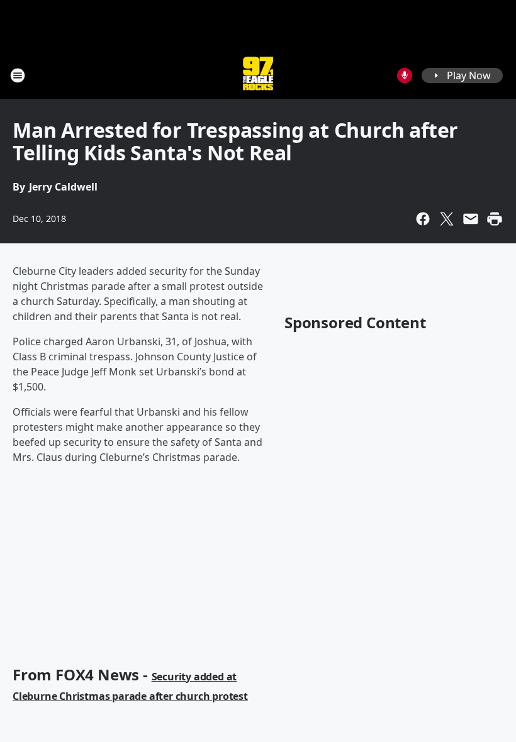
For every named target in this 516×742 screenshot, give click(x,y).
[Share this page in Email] (471, 219)
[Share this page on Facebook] (423, 219)
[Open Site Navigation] (17, 75)
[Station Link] (258, 75)
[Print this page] (494, 219)
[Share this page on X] (447, 219)
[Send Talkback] (404, 75)
